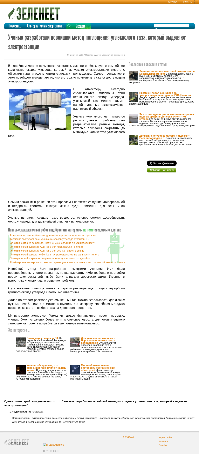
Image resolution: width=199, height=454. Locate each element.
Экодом (80, 26)
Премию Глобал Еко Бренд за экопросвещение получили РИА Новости (165, 94)
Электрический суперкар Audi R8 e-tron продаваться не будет (46, 246)
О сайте (187, 2)
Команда (172, 2)
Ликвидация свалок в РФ (42, 338)
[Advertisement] (66, 169)
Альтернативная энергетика (44, 26)
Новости (14, 26)
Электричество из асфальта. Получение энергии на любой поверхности (52, 242)
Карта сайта (165, 437)
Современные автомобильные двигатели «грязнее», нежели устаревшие (53, 235)
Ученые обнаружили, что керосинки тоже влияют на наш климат (46, 368)
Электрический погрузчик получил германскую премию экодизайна (50, 258)
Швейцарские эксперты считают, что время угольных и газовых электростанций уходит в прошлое (68, 262)
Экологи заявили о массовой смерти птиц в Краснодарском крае (167, 72)
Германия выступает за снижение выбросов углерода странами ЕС (49, 239)
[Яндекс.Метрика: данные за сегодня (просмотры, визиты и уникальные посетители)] (53, 444)
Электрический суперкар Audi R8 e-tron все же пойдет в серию (47, 250)
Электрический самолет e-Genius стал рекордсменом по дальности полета (54, 254)
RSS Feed (128, 437)
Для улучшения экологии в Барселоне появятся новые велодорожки (98, 340)
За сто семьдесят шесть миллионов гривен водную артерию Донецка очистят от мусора (166, 116)
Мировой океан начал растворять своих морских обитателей (98, 368)
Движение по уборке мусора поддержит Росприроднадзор (164, 137)
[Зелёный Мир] (35, 12)
